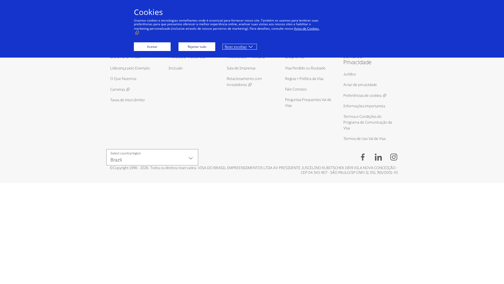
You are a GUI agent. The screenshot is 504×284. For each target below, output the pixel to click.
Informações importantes (364, 106)
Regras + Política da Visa (304, 78)
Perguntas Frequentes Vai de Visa (308, 102)
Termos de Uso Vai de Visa (364, 138)
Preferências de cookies (362, 95)
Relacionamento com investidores (244, 81)
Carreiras (117, 89)
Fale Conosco (296, 89)
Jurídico (349, 74)
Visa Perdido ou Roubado (305, 68)
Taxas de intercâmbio (127, 100)
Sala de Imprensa (241, 68)
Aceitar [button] (152, 46)
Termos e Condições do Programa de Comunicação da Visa (367, 122)
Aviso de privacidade (360, 84)
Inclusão (176, 68)
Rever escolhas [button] (236, 46)
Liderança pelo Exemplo (130, 68)
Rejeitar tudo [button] (197, 46)
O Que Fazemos (123, 78)
